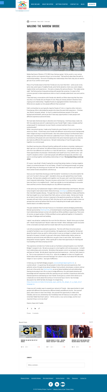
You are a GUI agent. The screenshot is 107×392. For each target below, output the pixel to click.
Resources (75, 378)
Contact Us (83, 378)
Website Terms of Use (59, 389)
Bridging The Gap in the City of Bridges (29, 341)
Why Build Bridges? (48, 378)
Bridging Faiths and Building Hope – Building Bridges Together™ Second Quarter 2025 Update (81, 341)
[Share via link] (39, 308)
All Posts (21, 10)
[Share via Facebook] (27, 308)
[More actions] (84, 22)
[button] (35, 4)
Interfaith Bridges (36, 378)
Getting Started (60, 378)
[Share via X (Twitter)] (31, 308)
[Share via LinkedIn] (35, 308)
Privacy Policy (70, 389)
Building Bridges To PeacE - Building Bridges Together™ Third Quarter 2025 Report (55, 341)
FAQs (68, 378)
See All (91, 322)
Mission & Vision (25, 378)
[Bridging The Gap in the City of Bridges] (30, 331)
